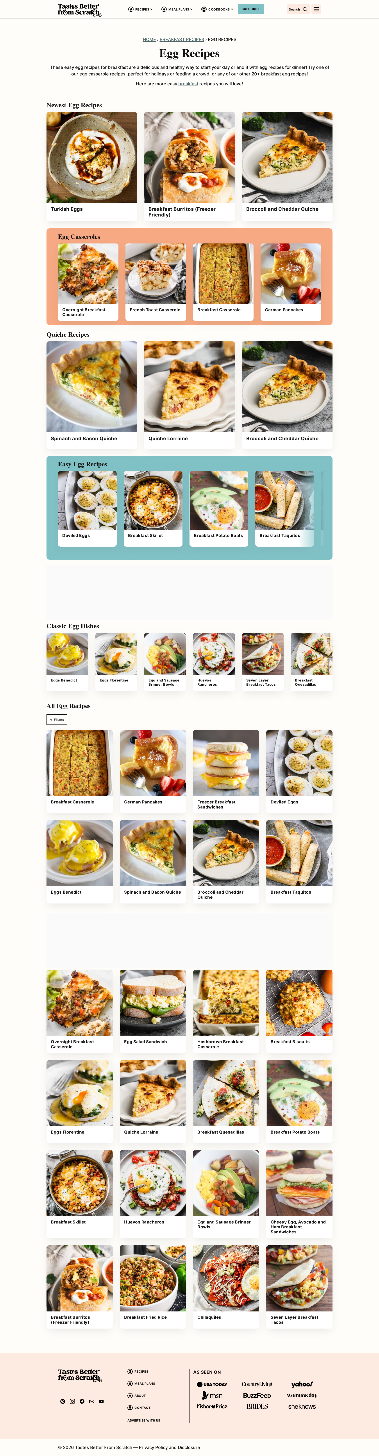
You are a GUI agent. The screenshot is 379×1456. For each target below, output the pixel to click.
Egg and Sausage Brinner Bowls (164, 682)
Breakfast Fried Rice (145, 1317)
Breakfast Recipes (182, 39)
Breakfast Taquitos (280, 535)
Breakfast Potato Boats (218, 535)
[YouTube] (101, 1401)
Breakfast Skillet (145, 535)
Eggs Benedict (64, 680)
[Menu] (316, 9)
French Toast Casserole (155, 309)
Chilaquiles (209, 1317)
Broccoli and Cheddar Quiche (282, 209)
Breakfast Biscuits (290, 1041)
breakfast (188, 83)
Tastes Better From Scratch (80, 10)
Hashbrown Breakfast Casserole (220, 1044)
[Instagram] (72, 1401)
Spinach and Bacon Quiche (84, 438)
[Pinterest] (63, 1401)
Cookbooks (219, 9)
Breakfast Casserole (219, 309)
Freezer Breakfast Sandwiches (216, 805)
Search (294, 9)
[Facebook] (82, 1401)
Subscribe (251, 9)
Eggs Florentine (114, 680)
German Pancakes (284, 309)
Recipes (142, 9)
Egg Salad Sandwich (145, 1041)
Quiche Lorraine (168, 438)
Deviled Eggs (76, 535)
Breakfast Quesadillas (305, 682)
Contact (142, 1407)
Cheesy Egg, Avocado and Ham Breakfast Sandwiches (298, 1227)
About (140, 1395)
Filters (58, 719)
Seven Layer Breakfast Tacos (261, 682)
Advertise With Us (143, 1420)
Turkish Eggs (67, 209)
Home (149, 39)
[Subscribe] (92, 1401)
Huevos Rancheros (207, 682)
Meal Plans (178, 9)
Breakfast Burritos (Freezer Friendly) (182, 212)
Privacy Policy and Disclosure (169, 1447)
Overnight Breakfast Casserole (83, 312)
